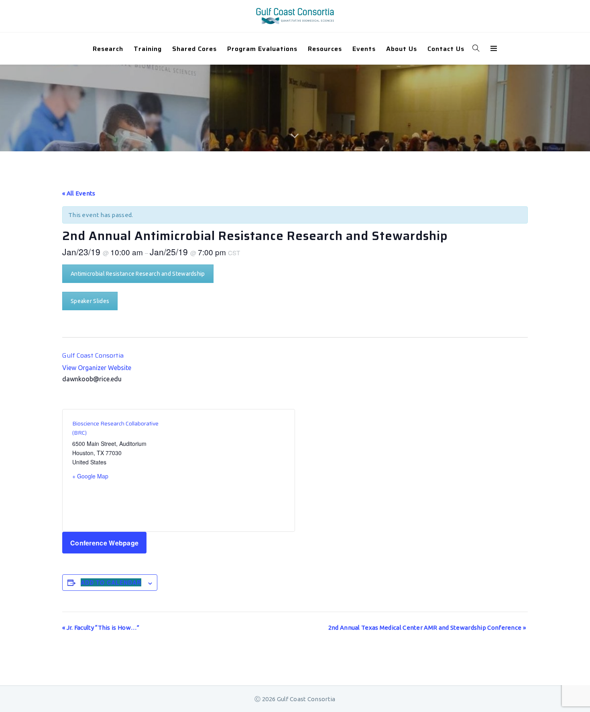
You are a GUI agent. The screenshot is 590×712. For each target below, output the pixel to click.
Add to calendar (111, 582)
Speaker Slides (90, 301)
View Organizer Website (96, 367)
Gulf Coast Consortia (93, 355)
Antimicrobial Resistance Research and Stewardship (138, 274)
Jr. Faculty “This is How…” (100, 627)
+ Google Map (90, 476)
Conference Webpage (104, 542)
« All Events (79, 193)
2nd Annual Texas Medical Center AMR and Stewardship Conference (427, 627)
